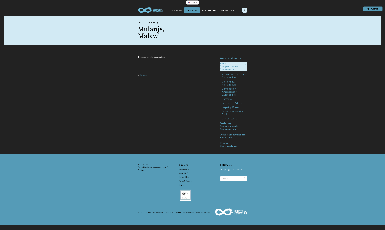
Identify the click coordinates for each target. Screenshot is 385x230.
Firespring (177, 212)
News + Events (227, 10)
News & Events (185, 181)
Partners (227, 99)
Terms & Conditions (203, 212)
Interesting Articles (232, 103)
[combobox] (247, 10)
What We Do (192, 10)
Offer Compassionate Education (232, 136)
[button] (193, 2)
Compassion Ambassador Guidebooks (229, 91)
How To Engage (209, 10)
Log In (181, 185)
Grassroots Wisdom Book (233, 113)
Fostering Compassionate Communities (229, 126)
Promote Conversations (228, 144)
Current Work (229, 118)
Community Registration (229, 83)
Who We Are (176, 10)
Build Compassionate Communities (229, 66)
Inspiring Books (230, 107)
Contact (141, 170)
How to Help (184, 177)
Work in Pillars (229, 58)
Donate (374, 9)
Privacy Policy (188, 212)
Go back (142, 75)
